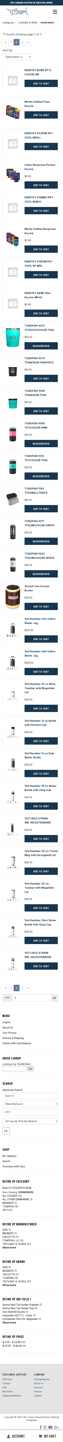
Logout (6, 1022)
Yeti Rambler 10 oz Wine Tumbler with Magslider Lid (40, 688)
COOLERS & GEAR (27, 22)
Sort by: (8, 50)
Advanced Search (13, 1089)
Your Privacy (9, 1032)
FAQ (5, 1387)
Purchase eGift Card (14, 1166)
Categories (8, 22)
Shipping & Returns (12, 1395)
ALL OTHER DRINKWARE (16, 1199)
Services (38, 1387)
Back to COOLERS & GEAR (17, 1187)
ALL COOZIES (10, 1195)
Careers (38, 1395)
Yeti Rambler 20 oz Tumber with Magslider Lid (39, 888)
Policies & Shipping (13, 1038)
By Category (9, 1155)
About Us (38, 1383)
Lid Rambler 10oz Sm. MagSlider (20, 1318)
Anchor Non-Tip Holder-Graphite (21, 1304)
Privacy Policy (42, 1417)
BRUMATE (8, 1202)
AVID (5, 1229)
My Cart (49, 1436)
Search (6, 1161)
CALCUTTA (9, 1236)
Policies (38, 1391)
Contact (6, 1383)
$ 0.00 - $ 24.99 (12, 1342)
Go (6, 1131)
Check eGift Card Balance (17, 1043)
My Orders (8, 1391)
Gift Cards (7, 1379)
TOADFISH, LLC (11, 1240)
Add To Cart (41, 83)
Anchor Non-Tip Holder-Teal (18, 1308)
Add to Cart (41, 378)
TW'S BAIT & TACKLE (14, 1243)
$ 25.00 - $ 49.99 (12, 1345)
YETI (5, 1210)
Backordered (41, 346)
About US (8, 1027)
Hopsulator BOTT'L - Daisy (17, 1315)
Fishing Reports (42, 1379)
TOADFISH (8, 1206)
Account (18, 1436)
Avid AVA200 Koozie (14, 1311)
